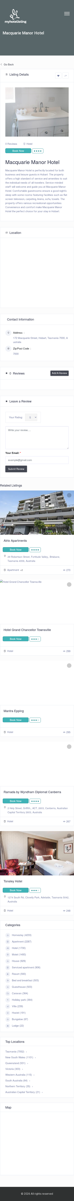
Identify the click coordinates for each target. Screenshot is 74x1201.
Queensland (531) (15, 1063)
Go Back (8, 64)
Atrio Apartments (15, 540)
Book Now (18, 150)
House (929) (19, 961)
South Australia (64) (16, 1080)
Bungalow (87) (20, 1019)
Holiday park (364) (22, 999)
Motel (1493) (19, 954)
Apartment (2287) (21, 941)
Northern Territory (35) (17, 1086)
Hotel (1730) (19, 948)
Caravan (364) (20, 993)
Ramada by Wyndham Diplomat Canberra (32, 792)
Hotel (29, 143)
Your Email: (13, 453)
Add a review (59, 373)
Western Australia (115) (18, 1074)
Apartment (13, 570)
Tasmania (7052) (14, 1051)
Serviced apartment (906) (26, 967)
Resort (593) (19, 974)
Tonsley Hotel (13, 881)
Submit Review (16, 469)
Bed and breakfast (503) (25, 980)
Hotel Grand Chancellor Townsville (27, 629)
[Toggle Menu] (67, 13)
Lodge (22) (18, 1025)
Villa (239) (17, 1006)
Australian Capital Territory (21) (22, 1092)
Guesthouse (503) (22, 986)
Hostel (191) (19, 1012)
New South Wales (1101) (19, 1057)
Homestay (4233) (21, 935)
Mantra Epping (14, 710)
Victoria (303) (12, 1069)
